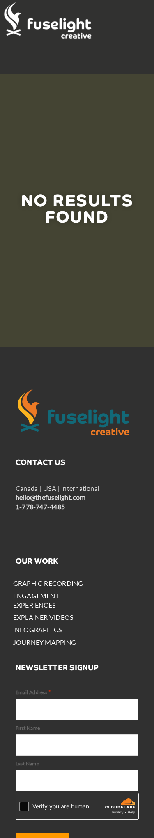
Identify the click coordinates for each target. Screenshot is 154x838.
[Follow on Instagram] (71, 523)
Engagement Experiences (36, 600)
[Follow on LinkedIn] (48, 523)
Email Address (33, 692)
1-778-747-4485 (40, 506)
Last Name (27, 764)
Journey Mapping (44, 642)
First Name (28, 728)
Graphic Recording (48, 583)
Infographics (37, 629)
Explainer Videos (43, 617)
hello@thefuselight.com (50, 497)
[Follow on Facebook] (25, 523)
